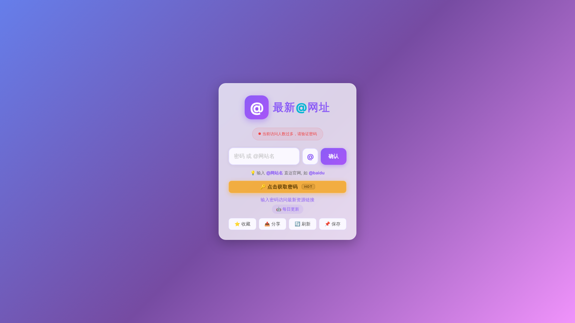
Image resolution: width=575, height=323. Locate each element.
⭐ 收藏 (242, 224)
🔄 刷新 (303, 224)
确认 (334, 156)
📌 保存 (333, 224)
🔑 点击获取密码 (286, 187)
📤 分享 (272, 224)
